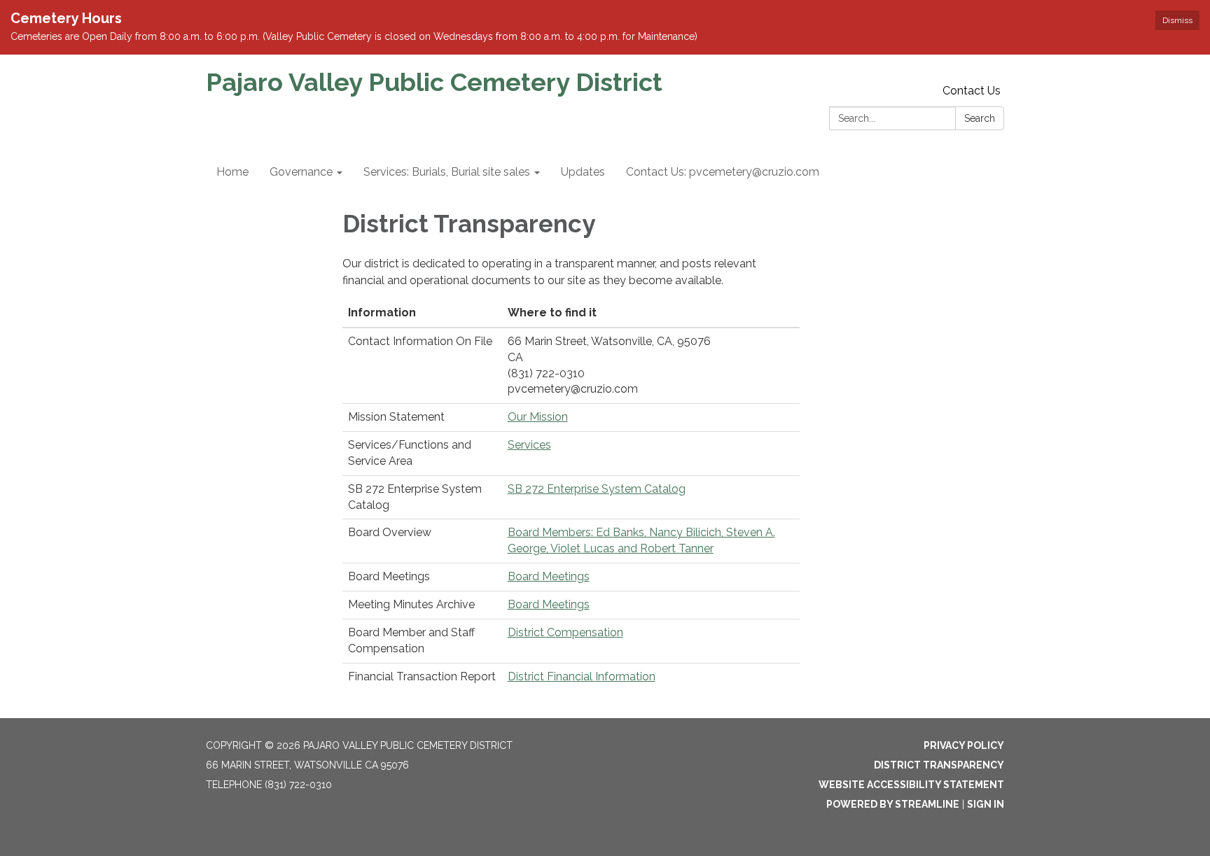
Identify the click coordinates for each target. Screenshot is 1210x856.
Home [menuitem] (232, 171)
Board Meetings (549, 576)
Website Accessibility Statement (911, 784)
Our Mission (538, 416)
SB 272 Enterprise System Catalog (597, 489)
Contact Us (972, 90)
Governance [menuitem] (301, 171)
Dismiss (1177, 20)
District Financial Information (581, 676)
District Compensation (565, 632)
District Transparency (939, 765)
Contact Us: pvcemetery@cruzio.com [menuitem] (722, 171)
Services (529, 444)
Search (979, 118)
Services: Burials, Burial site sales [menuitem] (446, 171)
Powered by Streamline (892, 804)
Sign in (985, 804)
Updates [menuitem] (583, 171)
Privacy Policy (964, 745)
